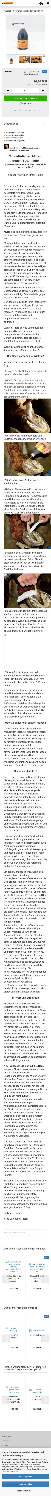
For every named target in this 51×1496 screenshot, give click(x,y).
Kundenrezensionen (14, 1232)
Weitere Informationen (25, 1491)
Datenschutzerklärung (10, 1471)
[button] (8, 91)
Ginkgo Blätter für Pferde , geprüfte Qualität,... (14, 1278)
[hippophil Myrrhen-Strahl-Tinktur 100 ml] (25, 34)
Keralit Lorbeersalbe (37, 1398)
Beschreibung (11, 123)
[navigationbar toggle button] (47, 3)
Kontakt (5, 1445)
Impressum (6, 1441)
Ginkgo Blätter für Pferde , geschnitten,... (37, 1278)
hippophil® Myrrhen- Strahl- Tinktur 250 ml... (13, 1399)
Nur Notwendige (25, 1484)
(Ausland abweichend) (31, 74)
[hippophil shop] (6, 3)
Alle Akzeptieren (25, 1477)
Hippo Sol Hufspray (14, 1336)
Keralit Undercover (37, 1335)
